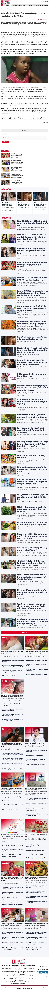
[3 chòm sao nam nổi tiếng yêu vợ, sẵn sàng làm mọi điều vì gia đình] (8, 377)
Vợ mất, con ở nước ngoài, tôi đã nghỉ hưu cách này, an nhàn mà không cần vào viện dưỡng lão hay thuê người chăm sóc (31, 606)
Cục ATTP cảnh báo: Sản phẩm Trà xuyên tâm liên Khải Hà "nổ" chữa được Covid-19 (37, 814)
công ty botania (6, 147)
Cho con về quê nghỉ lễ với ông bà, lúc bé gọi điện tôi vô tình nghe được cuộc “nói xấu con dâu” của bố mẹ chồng (32, 536)
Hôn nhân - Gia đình (24, 317)
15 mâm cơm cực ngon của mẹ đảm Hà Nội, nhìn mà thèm (31, 456)
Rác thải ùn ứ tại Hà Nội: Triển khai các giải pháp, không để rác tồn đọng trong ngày (12, 855)
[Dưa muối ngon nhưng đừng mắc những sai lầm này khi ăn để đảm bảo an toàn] (36, 868)
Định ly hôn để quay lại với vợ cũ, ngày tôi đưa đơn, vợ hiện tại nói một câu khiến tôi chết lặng (32, 496)
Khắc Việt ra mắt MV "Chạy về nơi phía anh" (35, 755)
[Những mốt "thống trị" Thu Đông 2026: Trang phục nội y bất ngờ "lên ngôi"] (8, 551)
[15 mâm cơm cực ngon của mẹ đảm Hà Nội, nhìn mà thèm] (8, 458)
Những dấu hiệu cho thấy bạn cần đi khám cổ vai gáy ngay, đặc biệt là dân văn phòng (12, 652)
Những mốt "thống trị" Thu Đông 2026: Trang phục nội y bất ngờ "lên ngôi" (32, 548)
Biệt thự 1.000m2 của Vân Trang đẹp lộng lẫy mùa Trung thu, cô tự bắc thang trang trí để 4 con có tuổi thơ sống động (32, 387)
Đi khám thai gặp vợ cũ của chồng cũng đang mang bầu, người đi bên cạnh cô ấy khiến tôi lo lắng (32, 469)
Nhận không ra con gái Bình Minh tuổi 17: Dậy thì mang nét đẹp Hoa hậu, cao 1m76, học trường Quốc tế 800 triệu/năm (32, 443)
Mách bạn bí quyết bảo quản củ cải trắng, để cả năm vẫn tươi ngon (12, 704)
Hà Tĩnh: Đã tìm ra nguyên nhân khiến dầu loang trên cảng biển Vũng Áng (13, 850)
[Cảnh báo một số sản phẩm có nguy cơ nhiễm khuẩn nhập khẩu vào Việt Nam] (36, 780)
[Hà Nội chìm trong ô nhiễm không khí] (12, 826)
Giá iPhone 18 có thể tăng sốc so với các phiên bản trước (12, 898)
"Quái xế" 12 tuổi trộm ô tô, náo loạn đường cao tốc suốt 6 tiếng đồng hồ (36, 943)
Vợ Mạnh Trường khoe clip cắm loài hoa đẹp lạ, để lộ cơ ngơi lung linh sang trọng (12, 788)
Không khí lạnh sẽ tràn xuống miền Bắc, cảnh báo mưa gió (36, 664)
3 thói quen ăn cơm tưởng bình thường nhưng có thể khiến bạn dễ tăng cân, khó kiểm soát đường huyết (12, 666)
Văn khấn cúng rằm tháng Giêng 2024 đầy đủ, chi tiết (37, 660)
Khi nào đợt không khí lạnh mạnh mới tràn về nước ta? (36, 675)
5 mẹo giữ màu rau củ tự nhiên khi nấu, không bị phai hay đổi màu (13, 661)
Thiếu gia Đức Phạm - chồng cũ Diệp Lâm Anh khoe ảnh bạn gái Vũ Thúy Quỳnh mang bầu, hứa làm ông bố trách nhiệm (13, 754)
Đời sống (3, 199)
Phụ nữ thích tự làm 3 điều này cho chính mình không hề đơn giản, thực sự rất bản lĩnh (32, 415)
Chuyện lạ (29, 909)
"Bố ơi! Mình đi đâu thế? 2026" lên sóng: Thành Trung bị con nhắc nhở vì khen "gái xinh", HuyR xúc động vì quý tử (31, 563)
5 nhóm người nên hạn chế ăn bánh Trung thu (11, 675)
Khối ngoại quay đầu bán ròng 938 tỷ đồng (10, 810)
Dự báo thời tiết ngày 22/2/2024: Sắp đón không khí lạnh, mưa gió (37, 670)
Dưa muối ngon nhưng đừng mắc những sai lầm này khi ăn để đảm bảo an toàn (36, 877)
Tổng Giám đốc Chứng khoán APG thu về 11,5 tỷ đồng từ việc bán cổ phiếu (13, 805)
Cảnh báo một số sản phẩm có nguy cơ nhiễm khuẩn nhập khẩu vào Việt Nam (35, 788)
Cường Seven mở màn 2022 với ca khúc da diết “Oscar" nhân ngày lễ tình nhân (35, 760)
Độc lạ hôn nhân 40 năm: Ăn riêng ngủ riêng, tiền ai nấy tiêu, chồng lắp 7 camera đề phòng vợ (36, 924)
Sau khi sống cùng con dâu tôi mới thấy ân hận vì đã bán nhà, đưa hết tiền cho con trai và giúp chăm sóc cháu (31, 308)
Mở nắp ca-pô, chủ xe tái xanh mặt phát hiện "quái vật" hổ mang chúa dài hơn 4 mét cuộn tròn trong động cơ (36, 938)
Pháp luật (22, 273)
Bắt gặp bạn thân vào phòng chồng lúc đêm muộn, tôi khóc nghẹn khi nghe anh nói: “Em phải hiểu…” (32, 592)
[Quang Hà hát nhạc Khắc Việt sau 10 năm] (36, 734)
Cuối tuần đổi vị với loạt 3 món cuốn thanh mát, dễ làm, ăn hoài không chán (36, 902)
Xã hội (23, 490)
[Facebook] (47, 976)
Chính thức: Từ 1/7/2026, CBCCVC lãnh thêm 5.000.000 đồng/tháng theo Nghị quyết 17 (32, 278)
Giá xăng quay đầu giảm (7, 801)
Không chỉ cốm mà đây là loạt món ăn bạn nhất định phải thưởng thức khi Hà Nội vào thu (36, 891)
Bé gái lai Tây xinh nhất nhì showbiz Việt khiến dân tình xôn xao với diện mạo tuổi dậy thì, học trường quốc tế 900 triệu (32, 362)
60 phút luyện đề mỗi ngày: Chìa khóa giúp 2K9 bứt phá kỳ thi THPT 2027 (12, 933)
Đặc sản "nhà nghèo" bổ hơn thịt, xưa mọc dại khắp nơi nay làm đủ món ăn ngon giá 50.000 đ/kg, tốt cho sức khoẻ (32, 576)
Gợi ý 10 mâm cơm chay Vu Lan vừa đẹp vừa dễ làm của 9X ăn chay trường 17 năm (36, 897)
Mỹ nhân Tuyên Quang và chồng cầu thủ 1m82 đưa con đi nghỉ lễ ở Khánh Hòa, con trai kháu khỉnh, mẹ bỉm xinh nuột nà (32, 621)
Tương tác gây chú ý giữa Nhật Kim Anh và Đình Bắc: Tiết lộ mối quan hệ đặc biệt (12, 888)
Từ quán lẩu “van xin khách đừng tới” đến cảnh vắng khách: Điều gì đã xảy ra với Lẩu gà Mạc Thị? (36, 933)
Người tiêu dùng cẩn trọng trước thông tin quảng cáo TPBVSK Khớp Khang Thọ (37, 809)
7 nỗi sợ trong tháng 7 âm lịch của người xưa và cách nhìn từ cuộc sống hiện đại (12, 715)
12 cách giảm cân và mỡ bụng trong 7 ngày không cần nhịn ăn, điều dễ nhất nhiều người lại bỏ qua (36, 652)
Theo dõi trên (40, 19)
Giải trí (22, 230)
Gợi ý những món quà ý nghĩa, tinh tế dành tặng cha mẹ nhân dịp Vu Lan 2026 (12, 720)
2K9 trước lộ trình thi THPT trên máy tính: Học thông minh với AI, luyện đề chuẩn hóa (13, 943)
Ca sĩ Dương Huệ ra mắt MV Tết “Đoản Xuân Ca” (35, 764)
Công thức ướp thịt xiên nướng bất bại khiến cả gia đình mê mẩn (36, 845)
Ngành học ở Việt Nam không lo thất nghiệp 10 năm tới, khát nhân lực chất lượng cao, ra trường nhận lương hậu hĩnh (32, 481)
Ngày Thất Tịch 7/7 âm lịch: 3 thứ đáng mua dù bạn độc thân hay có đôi (12, 893)
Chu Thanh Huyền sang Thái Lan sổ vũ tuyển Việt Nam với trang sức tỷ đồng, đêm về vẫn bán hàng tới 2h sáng (12, 878)
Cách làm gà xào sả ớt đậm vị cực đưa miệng (35, 850)
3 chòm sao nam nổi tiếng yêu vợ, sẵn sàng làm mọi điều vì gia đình (31, 375)
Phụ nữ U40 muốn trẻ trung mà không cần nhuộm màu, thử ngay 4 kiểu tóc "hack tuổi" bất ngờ (7, 204)
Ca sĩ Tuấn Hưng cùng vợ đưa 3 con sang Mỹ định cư (12, 769)
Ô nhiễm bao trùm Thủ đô (7, 842)
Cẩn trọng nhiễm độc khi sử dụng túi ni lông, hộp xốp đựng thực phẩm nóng (37, 804)
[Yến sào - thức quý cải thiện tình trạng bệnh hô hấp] (36, 826)
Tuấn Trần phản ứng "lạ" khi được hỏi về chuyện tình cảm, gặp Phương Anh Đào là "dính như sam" (31, 430)
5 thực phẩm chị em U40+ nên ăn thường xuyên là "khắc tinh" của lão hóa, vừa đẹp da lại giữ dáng (32, 401)
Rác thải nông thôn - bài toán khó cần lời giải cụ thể (12, 845)
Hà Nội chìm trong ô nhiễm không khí (9, 834)
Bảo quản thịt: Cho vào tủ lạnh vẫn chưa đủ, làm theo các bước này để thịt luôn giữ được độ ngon (12, 695)
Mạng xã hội (5, 863)
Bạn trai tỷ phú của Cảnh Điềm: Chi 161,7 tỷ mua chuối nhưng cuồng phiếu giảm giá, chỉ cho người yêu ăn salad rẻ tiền (31, 236)
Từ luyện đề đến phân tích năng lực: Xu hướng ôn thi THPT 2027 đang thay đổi (12, 948)
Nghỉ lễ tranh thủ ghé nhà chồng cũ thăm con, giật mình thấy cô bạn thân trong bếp (24, 204)
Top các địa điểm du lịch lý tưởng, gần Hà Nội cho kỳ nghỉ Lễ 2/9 (36, 886)
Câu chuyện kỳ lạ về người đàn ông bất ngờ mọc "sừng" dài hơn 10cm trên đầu (36, 948)
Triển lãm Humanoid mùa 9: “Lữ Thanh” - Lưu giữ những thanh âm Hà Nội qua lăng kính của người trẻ (12, 903)
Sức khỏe (23, 586)
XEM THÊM (24, 632)
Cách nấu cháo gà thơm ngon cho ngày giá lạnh (35, 854)
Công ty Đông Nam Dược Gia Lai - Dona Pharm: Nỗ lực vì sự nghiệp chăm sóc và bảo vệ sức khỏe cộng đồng (37, 799)
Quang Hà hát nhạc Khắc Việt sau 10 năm (34, 743)
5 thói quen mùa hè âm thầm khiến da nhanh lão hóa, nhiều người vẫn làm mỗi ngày (13, 671)
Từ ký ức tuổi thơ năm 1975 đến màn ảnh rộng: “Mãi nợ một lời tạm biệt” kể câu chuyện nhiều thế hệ (11, 744)
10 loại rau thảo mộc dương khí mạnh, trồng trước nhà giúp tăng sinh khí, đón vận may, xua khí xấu (32, 509)
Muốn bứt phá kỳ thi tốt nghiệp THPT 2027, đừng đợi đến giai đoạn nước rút (13, 938)
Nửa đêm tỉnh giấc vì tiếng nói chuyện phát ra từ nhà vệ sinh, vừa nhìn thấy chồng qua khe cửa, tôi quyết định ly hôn (40, 204)
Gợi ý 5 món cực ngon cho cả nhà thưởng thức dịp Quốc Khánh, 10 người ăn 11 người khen (32, 523)
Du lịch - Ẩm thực (31, 863)
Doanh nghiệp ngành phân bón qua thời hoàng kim (12, 797)
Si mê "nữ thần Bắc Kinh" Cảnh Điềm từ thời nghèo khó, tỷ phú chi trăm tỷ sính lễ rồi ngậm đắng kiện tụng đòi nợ (12, 759)
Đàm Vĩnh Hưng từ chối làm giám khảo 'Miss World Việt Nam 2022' (36, 751)
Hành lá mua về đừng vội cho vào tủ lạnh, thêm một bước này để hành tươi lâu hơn (12, 709)
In (40, 130)
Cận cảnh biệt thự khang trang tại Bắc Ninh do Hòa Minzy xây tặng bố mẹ (12, 764)
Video (22, 381)
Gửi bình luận (5, 141)
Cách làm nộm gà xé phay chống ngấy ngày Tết (35, 858)
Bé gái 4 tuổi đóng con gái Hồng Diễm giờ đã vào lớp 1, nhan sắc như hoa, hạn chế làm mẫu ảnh (32, 223)
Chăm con (5, 909)
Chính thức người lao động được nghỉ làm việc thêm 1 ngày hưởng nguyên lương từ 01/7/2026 (32, 264)
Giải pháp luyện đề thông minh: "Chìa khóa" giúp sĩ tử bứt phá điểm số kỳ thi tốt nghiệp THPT (12, 924)
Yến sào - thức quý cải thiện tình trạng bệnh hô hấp (36, 835)
